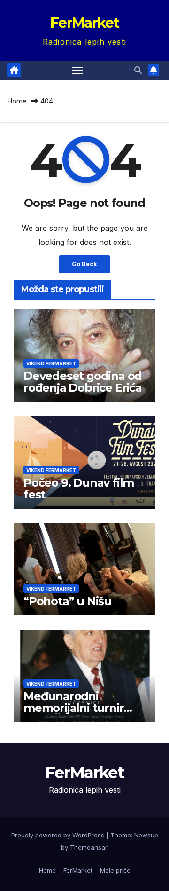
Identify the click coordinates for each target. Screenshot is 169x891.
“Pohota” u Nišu (67, 601)
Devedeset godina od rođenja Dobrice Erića (82, 381)
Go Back (84, 264)
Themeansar (88, 847)
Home (17, 100)
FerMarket (84, 23)
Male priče (115, 870)
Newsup (146, 835)
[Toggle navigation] (78, 70)
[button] (138, 70)
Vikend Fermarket (51, 363)
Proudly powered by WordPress (58, 835)
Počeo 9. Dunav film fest (78, 488)
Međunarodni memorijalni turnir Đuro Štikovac (73, 707)
